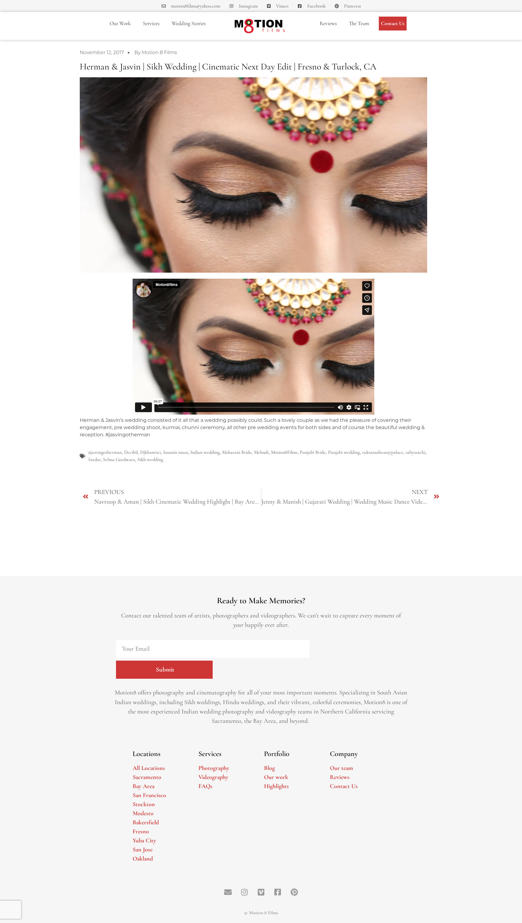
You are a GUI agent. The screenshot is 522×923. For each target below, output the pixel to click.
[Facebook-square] (277, 891)
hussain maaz (175, 452)
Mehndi (261, 452)
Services (151, 23)
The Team (359, 23)
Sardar (94, 460)
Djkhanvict (150, 452)
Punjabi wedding (344, 452)
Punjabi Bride (313, 452)
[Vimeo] (261, 891)
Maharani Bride (237, 452)
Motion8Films (284, 452)
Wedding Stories (189, 23)
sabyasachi (415, 452)
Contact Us (392, 23)
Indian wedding (205, 452)
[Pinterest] (294, 891)
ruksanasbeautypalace (382, 452)
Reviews (328, 23)
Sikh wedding (150, 460)
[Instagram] (244, 891)
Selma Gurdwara (119, 460)
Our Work (120, 23)
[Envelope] (227, 891)
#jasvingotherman (105, 452)
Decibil (131, 452)
